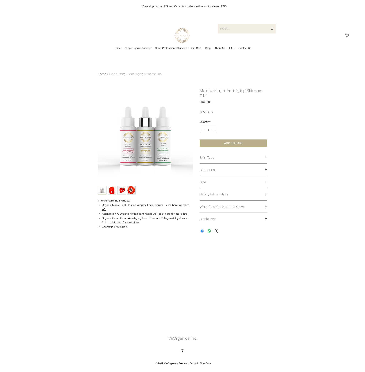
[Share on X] (216, 231)
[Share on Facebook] (202, 231)
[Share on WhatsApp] (209, 231)
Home (102, 74)
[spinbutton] (208, 129)
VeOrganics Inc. (182, 338)
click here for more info (173, 213)
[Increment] (214, 129)
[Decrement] (202, 129)
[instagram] (182, 351)
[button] (347, 35)
